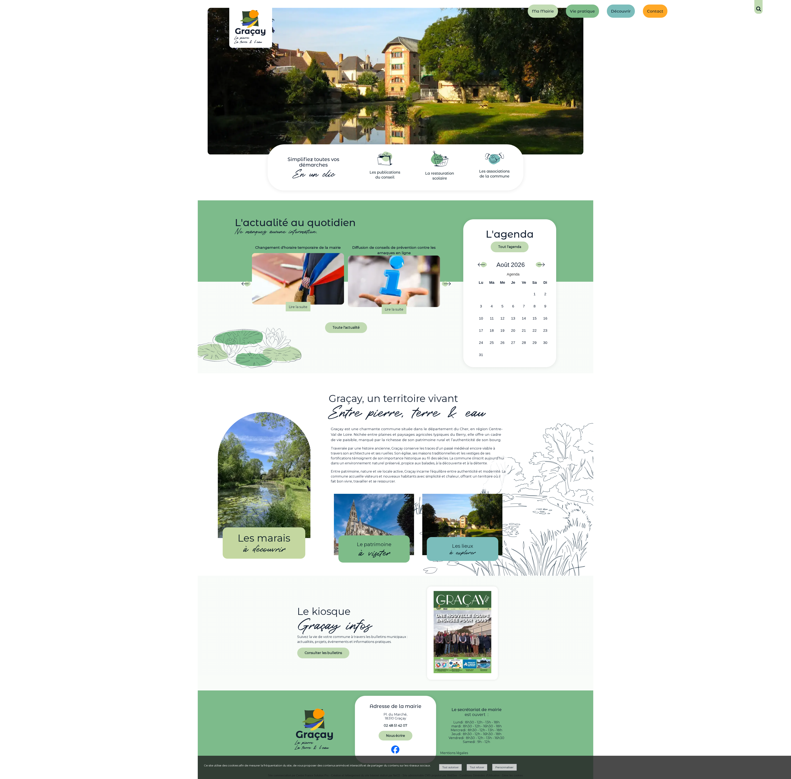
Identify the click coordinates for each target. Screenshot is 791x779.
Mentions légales (454, 753)
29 (534, 343)
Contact (655, 11)
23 (545, 330)
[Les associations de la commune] (494, 163)
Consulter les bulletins (323, 653)
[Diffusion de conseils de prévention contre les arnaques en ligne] (298, 281)
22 (534, 330)
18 (492, 330)
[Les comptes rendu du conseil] (384, 164)
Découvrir (621, 11)
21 (524, 330)
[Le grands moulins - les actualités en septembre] (394, 279)
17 (481, 330)
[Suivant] (446, 285)
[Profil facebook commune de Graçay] (395, 754)
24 (481, 343)
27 (513, 343)
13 (513, 318)
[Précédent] (245, 285)
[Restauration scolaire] (439, 165)
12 (502, 318)
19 (502, 330)
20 (513, 330)
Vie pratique (582, 11)
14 (524, 318)
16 (545, 318)
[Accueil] (250, 28)
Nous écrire (395, 736)
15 (534, 318)
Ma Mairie (543, 11)
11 (492, 318)
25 (492, 343)
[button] (758, 7)
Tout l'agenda (509, 247)
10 (481, 318)
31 (481, 355)
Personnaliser (504, 767)
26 (502, 343)
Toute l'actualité (346, 327)
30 (545, 343)
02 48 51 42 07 (395, 726)
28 (524, 343)
